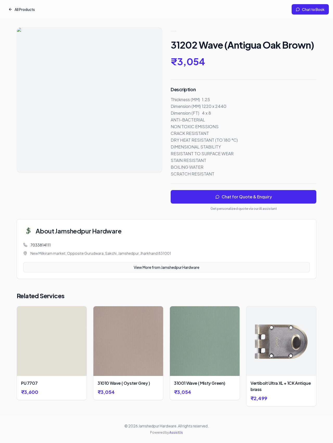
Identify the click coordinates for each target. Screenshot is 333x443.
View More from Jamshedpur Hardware (166, 267)
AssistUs (176, 432)
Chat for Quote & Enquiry (247, 196)
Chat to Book (313, 9)
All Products (25, 9)
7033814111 (40, 245)
